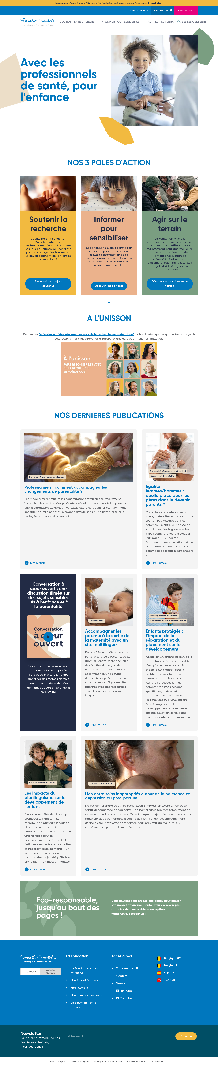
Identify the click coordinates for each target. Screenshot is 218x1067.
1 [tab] (109, 302)
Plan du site (157, 1061)
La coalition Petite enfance (83, 1005)
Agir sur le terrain (162, 22)
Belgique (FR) (173, 958)
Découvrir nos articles (109, 286)
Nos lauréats (79, 987)
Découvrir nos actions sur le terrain (170, 283)
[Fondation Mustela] (38, 22)
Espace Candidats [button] (194, 22)
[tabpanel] (48, 238)
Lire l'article (37, 563)
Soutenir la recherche (77, 22)
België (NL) (171, 965)
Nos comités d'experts (86, 995)
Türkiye (169, 979)
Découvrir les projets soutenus (48, 283)
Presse (120, 983)
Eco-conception (58, 1061)
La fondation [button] (137, 10)
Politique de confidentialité (108, 1061)
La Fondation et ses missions (84, 970)
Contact (121, 976)
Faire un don (161, 10)
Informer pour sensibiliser (121, 22)
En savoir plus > (155, 3)
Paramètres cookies (137, 1061)
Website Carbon (50, 971)
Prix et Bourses (186, 10)
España (169, 972)
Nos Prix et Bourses (84, 980)
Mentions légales (81, 1061)
